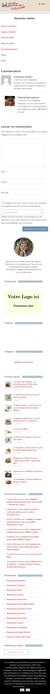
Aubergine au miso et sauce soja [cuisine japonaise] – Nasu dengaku (24, 546)
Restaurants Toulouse (16, 585)
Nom (3, 172)
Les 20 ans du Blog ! (20, 429)
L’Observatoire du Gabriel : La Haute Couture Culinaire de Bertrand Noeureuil (24, 564)
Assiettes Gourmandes (23, 362)
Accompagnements (9, 49)
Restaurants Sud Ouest (17, 599)
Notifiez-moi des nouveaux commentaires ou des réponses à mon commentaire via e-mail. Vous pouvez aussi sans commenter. (24, 220)
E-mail (4, 182)
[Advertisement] (26, 336)
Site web (4, 192)
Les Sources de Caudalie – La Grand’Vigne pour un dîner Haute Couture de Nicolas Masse (25, 384)
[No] (46, 676)
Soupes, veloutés (8, 32)
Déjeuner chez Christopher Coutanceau (27, 471)
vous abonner (12, 223)
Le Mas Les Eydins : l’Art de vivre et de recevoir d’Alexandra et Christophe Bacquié (27, 407)
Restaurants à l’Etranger (17, 627)
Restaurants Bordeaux (16, 581)
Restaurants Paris (14, 590)
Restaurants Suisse (15, 623)
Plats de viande (7, 43)
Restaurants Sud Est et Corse (19, 609)
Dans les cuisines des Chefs (19, 637)
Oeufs (3, 55)
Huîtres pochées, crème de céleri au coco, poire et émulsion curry (23, 512)
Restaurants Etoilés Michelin (19, 632)
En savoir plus (31, 686)
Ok (22, 690)
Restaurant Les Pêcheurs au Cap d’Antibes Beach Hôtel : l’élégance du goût (27, 460)
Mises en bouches (8, 26)
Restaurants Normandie (17, 618)
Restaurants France (15, 595)
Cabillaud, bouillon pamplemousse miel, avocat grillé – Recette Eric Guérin (24, 502)
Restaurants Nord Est (16, 613)
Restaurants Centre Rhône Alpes (21, 604)
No (28, 690)
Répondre (32, 80)
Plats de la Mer (7, 38)
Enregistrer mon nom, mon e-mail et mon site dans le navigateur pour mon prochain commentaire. (23, 204)
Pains (3, 61)
